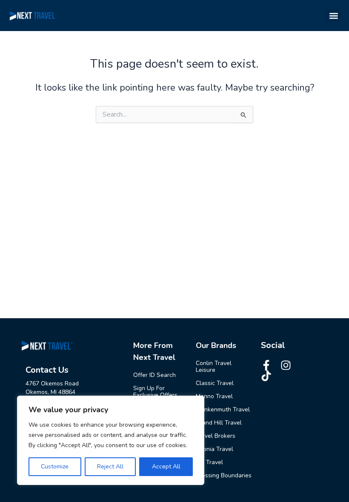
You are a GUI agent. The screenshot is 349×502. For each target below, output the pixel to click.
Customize (55, 466)
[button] (333, 16)
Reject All (110, 466)
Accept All (166, 466)
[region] (110, 440)
